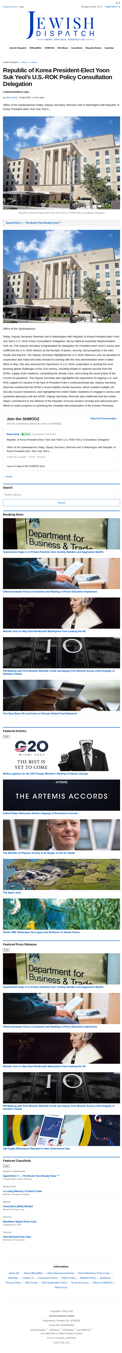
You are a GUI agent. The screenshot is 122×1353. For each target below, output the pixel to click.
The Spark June (12, 892)
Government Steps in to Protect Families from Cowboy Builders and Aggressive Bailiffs (53, 552)
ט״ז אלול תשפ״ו (112, 6)
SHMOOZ (50, 48)
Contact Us (28, 1278)
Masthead (105, 1278)
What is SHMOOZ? (103, 1282)
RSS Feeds (31, 1282)
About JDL (14, 1273)
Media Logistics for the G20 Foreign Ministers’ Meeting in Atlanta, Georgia (45, 773)
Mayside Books (93, 48)
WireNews (63, 48)
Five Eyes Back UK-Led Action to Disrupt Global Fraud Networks (40, 713)
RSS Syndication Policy (55, 1282)
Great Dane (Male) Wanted (18, 1206)
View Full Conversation (103, 418)
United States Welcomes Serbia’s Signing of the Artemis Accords (40, 813)
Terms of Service (80, 1282)
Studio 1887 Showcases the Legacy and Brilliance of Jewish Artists (41, 932)
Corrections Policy (48, 1278)
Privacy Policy (14, 1282)
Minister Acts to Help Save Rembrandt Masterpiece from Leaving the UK (44, 631)
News (24, 62)
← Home (7, 476)
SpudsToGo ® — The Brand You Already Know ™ (34, 223)
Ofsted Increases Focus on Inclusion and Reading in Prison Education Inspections (50, 591)
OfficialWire (35, 48)
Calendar (109, 48)
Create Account (10, 6)
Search (61, 502)
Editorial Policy (88, 1278)
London (33, 62)
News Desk (11, 97)
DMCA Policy (69, 1278)
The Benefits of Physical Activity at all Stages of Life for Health (39, 853)
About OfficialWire (34, 1273)
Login (21, 6)
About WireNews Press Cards (94, 1273)
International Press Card (17, 1236)
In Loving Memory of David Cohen (22, 1191)
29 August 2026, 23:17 (91, 6)
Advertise (13, 1278)
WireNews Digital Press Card (19, 1221)
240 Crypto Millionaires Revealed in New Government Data (36, 1148)
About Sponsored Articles (61, 1273)
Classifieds (77, 48)
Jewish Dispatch (17, 48)
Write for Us (61, 1287)
